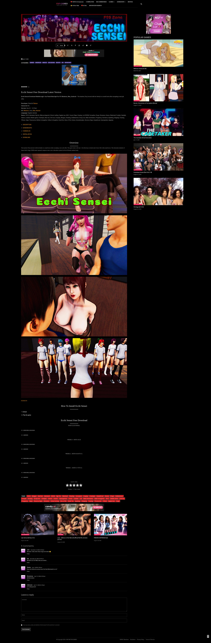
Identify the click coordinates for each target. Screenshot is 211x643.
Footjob (24, 498)
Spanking (77, 501)
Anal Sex (40, 496)
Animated (47, 496)
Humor (56, 498)
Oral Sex (122, 498)
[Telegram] (86, 45)
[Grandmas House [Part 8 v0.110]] (158, 157)
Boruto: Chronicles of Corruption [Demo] (145, 103)
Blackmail (65, 496)
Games (32, 62)
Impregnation (63, 498)
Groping (30, 498)
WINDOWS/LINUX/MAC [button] (29, 430)
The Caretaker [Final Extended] (142, 138)
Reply (28, 553)
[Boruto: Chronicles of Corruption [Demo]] (158, 87)
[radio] (67, 486)
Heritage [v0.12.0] (138, 207)
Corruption (79, 496)
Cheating (71, 496)
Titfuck (105, 501)
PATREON (24, 400)
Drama (107, 496)
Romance (46, 501)
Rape (30, 501)
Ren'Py (58, 62)
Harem (50, 498)
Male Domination (88, 498)
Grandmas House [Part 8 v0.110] (143, 172)
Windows (68, 62)
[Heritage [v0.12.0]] (158, 191)
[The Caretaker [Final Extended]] (158, 122)
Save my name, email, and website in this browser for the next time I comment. (41, 625)
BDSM (53, 496)
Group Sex (37, 498)
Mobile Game (114, 498)
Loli (81, 498)
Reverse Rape (38, 501)
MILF (107, 498)
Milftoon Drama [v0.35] (140, 69)
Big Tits (58, 496)
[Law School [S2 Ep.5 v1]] (37, 524)
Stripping (84, 501)
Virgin (117, 501)
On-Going (51, 62)
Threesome (98, 501)
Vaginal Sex (111, 501)
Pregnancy (25, 501)
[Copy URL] (90, 45)
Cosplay (85, 496)
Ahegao (34, 496)
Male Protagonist (99, 498)
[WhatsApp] (79, 45)
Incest (70, 498)
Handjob (44, 498)
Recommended (25, 534)
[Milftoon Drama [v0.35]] (158, 53)
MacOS (45, 62)
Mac (34, 111)
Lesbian (76, 498)
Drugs (112, 496)
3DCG (28, 496)
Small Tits (70, 501)
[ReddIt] (83, 45)
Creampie (92, 496)
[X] (71, 45)
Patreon (35, 103)
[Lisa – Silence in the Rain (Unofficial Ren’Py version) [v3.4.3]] (74, 524)
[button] (141, 4)
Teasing (90, 501)
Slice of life (63, 501)
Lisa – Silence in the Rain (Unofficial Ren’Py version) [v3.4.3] (72, 538)
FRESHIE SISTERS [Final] (101, 538)
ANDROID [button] (25, 435)
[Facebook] (67, 45)
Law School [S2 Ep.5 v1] (27, 538)
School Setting (55, 501)
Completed (97, 534)
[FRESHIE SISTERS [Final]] (110, 524)
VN (62, 62)
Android (38, 62)
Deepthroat (100, 496)
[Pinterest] (75, 45)
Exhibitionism (119, 496)
